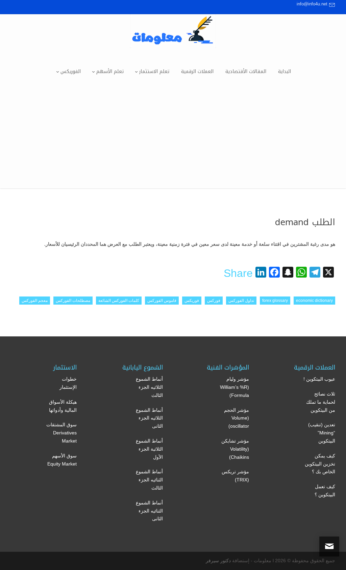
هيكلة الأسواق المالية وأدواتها (63, 406)
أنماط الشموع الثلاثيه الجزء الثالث (149, 387)
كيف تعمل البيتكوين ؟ (325, 490)
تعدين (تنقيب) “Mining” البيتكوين (321, 433)
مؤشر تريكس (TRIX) (235, 475)
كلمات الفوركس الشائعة (118, 300)
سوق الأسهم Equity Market (62, 460)
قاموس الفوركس (161, 300)
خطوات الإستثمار (68, 383)
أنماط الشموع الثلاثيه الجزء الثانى (149, 418)
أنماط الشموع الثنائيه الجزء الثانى (149, 511)
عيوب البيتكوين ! (319, 379)
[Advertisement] (173, 141)
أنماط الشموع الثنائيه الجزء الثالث (149, 480)
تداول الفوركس (241, 300)
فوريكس (191, 300)
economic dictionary (314, 300)
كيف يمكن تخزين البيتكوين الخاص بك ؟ (320, 464)
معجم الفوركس (35, 300)
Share (238, 273)
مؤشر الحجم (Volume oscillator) (236, 418)
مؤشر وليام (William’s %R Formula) (234, 387)
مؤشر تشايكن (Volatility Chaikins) (235, 449)
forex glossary (275, 300)
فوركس (213, 300)
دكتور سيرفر (218, 560)
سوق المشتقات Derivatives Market (61, 433)
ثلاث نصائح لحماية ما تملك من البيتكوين (320, 402)
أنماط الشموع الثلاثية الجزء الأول (149, 449)
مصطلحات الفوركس (73, 300)
